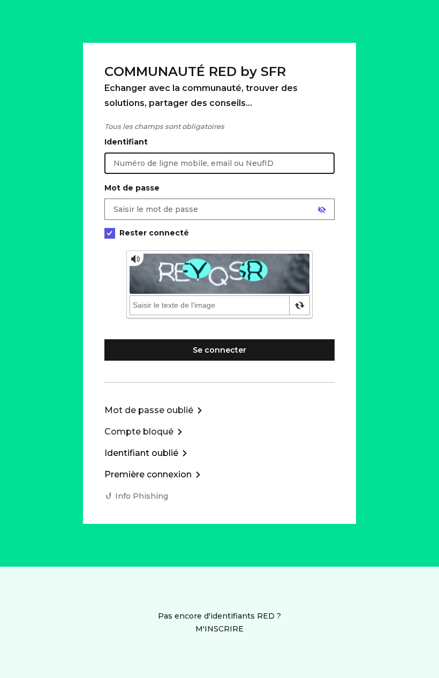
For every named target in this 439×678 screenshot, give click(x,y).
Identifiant (126, 142)
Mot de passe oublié (148, 410)
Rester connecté (154, 233)
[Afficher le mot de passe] (321, 209)
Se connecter (219, 350)
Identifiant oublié (141, 453)
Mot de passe (132, 188)
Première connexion (148, 474)
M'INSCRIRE (219, 629)
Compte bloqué (138, 431)
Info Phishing (141, 496)
